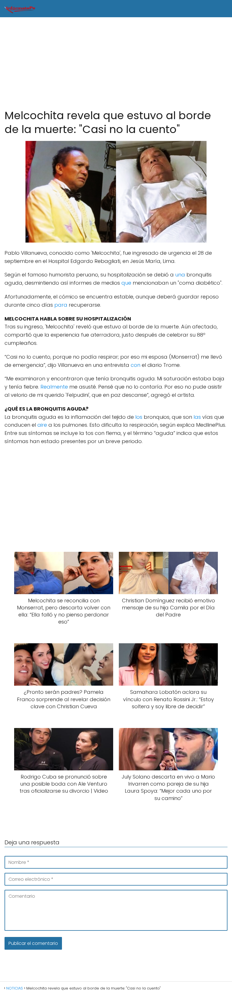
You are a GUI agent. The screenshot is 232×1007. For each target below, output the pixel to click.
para (60, 304)
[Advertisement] (116, 63)
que (126, 282)
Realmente (54, 386)
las (197, 416)
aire (42, 424)
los (138, 416)
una (180, 274)
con (135, 365)
